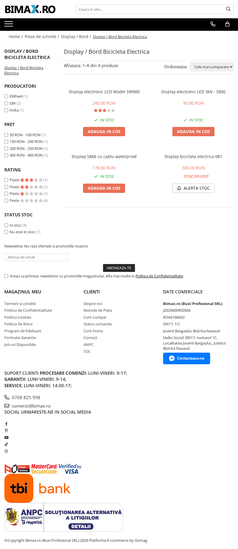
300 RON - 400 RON (26, 155)
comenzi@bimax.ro (31, 406)
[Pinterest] (6, 430)
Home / (16, 36)
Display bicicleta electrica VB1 (193, 156)
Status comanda (98, 323)
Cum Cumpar (95, 317)
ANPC (88, 344)
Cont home (93, 330)
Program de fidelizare (22, 330)
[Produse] (9, 25)
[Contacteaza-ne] (212, 24)
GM (13, 103)
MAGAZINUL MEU (22, 292)
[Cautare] (228, 9)
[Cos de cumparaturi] (227, 24)
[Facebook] (6, 423)
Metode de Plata (98, 310)
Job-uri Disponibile (20, 344)
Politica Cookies (17, 317)
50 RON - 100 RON (25, 134)
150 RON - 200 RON (26, 141)
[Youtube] (6, 437)
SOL (87, 351)
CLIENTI (92, 292)
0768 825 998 (25, 397)
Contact (90, 337)
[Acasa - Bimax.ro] (33, 9)
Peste (15, 179)
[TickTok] (6, 444)
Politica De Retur (18, 323)
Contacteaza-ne (190, 358)
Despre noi (93, 303)
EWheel (16, 96)
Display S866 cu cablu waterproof (104, 156)
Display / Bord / (76, 36)
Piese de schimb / (42, 36)
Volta (14, 110)
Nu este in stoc (22, 231)
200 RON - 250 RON (26, 148)
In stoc (15, 225)
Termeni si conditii (20, 303)
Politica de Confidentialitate (159, 276)
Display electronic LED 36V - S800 (193, 91)
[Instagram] (6, 451)
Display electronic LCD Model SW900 (104, 91)
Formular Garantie (20, 337)
